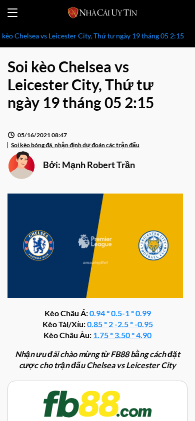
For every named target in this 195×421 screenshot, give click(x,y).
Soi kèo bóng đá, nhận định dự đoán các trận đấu (75, 145)
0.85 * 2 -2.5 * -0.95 (120, 324)
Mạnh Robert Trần (98, 164)
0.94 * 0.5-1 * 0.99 (120, 313)
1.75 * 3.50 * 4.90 (122, 335)
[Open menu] (13, 12)
